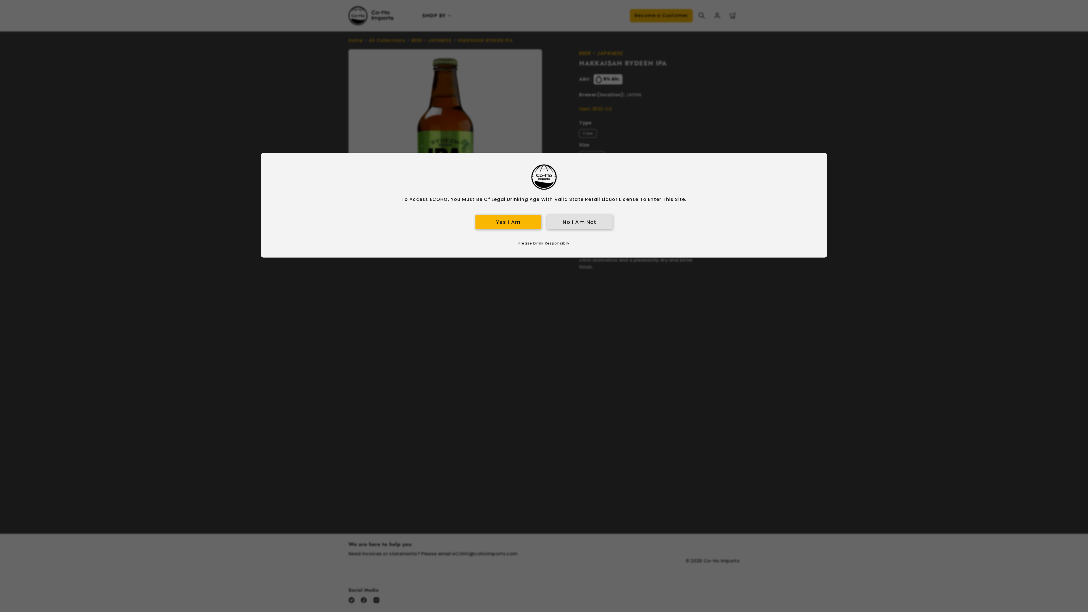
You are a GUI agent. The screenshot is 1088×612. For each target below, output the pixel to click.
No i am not (579, 222)
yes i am (508, 222)
